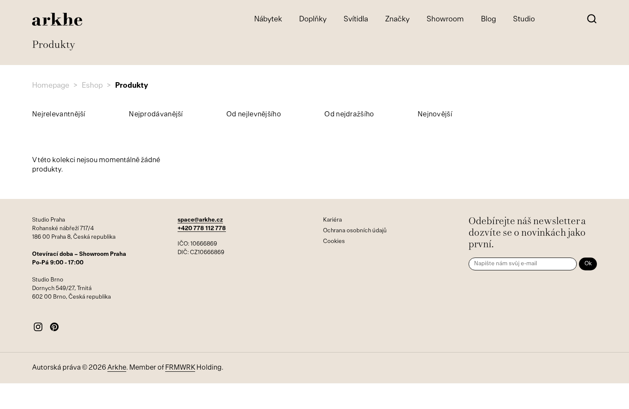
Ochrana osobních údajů (355, 231)
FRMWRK (180, 368)
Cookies (334, 241)
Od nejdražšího (349, 114)
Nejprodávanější (156, 114)
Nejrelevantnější (59, 114)
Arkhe (116, 368)
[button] (591, 19)
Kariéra (332, 220)
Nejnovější (435, 114)
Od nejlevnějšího (253, 114)
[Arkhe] (57, 19)
